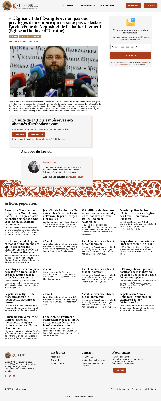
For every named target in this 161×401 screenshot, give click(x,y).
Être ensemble (107, 6)
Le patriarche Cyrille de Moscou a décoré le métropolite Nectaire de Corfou (20, 298)
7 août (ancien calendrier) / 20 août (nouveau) (98, 295)
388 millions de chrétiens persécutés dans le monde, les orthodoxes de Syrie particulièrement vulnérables (98, 216)
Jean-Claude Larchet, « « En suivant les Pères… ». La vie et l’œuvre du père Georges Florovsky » (60, 214)
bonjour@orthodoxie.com (93, 360)
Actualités (67, 6)
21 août (47, 269)
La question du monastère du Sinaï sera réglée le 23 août (138, 242)
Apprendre (86, 6)
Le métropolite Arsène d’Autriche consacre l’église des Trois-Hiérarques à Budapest (137, 214)
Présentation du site (120, 389)
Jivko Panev (49, 162)
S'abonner (150, 6)
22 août (47, 241)
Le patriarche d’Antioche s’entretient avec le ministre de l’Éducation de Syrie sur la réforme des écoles (61, 321)
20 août (47, 294)
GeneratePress (81, 396)
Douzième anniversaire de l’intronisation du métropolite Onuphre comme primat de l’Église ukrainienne (21, 322)
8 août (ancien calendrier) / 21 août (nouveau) (98, 270)
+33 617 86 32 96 (89, 357)
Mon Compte (133, 6)
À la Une (13, 37)
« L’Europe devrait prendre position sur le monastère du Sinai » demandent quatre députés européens (138, 273)
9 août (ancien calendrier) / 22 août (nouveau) (98, 242)
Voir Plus (120, 370)
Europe (36, 37)
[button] (76, 5)
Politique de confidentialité (144, 389)
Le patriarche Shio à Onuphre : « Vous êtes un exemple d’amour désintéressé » (135, 298)
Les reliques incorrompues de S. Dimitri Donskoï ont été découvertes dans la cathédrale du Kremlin (22, 273)
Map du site (92, 396)
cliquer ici (39, 139)
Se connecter (37, 135)
